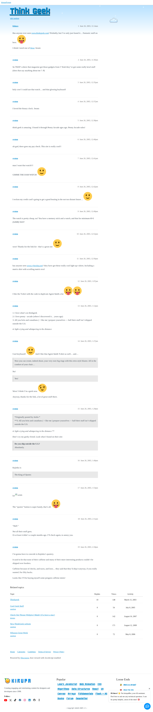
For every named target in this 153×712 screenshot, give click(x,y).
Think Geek (30, 11)
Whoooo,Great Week (19, 633)
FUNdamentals (85, 693)
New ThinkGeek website (20, 624)
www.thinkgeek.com (40, 33)
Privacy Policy (58, 652)
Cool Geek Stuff (17, 606)
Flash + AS (101, 693)
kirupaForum (6, 2)
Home (12, 652)
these (32, 48)
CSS (99, 684)
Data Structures (81, 689)
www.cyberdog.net (35, 266)
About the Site (128, 690)
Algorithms (63, 689)
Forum (69, 698)
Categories (21, 652)
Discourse (25, 658)
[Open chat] (147, 706)
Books (60, 698)
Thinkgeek (14, 600)
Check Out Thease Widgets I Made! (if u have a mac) (32, 615)
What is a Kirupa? (129, 685)
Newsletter (82, 698)
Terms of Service (44, 652)
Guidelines (32, 652)
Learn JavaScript (67, 684)
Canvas (61, 693)
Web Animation (87, 684)
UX (102, 689)
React (95, 689)
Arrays (72, 693)
